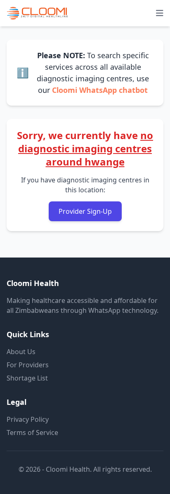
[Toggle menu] (159, 13)
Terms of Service (32, 432)
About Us (21, 351)
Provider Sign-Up (85, 211)
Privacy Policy (28, 419)
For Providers (28, 364)
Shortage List (27, 378)
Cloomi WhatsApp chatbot (100, 90)
